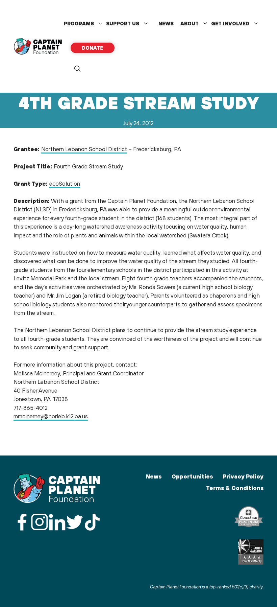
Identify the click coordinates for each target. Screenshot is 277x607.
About (189, 23)
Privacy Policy (243, 476)
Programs (79, 23)
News (166, 23)
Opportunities (192, 476)
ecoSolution (64, 183)
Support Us (122, 23)
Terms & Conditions (234, 488)
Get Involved (230, 23)
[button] (77, 69)
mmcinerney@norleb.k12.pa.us (51, 416)
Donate (92, 48)
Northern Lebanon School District (84, 149)
